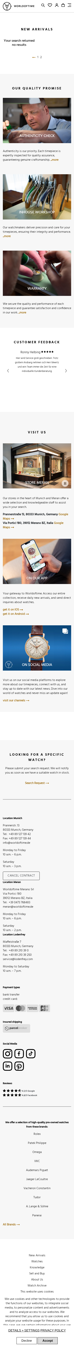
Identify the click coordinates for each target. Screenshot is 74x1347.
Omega (37, 1152)
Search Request (35, 783)
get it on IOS (11, 609)
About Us (37, 1279)
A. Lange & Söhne (37, 1206)
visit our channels (14, 700)
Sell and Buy (37, 1273)
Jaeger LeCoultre (37, 1179)
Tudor (37, 1197)
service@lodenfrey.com (18, 959)
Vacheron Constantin (37, 1188)
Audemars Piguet (37, 1170)
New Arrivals (37, 1255)
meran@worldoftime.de (18, 906)
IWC (37, 1161)
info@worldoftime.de (16, 842)
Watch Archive (37, 1285)
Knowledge (37, 1267)
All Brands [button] (10, 1224)
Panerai (37, 1215)
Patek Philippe (37, 1143)
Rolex (37, 1134)
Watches (37, 1261)
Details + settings (24, 1330)
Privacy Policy (53, 1330)
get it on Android (14, 614)
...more (54, 159)
